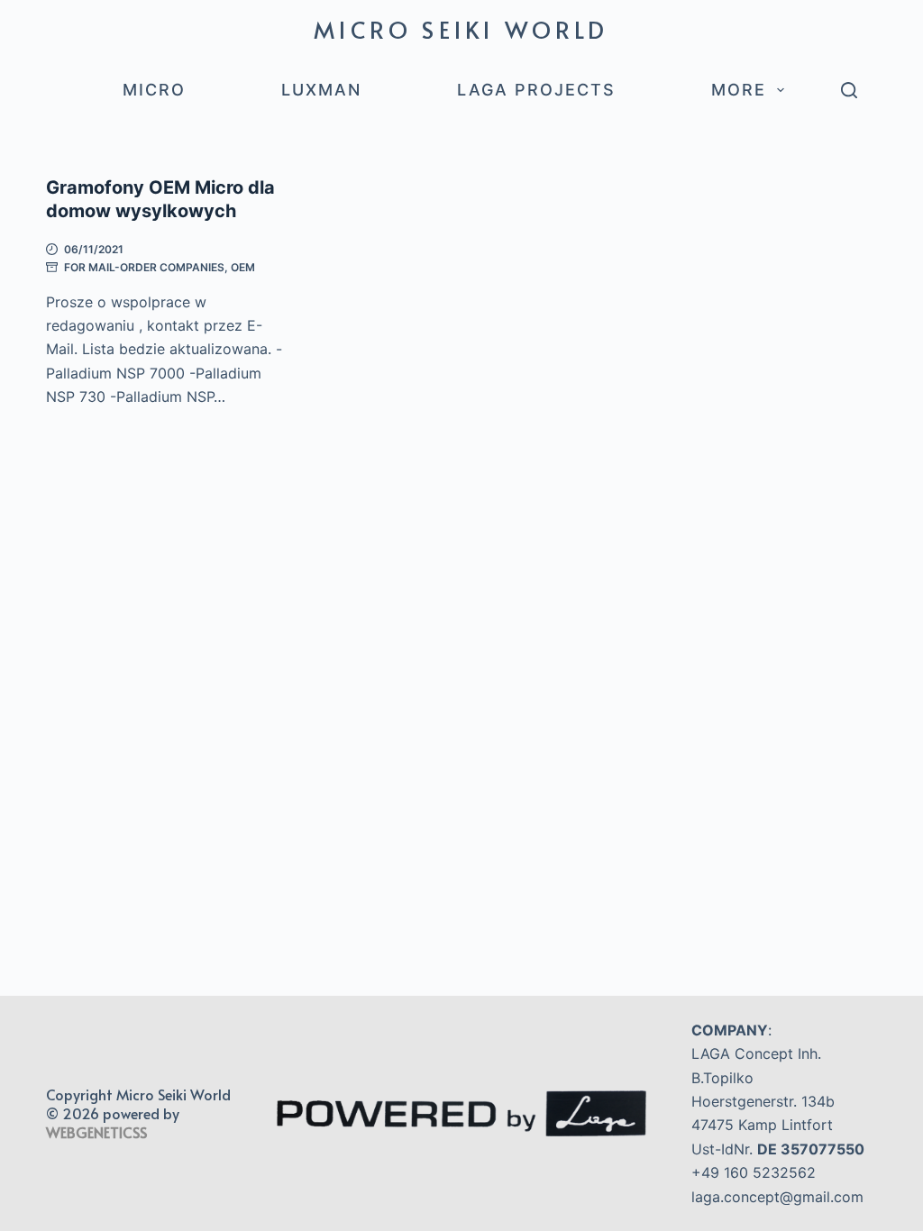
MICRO (154, 89)
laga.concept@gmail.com (777, 1197)
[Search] (849, 90)
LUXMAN (321, 89)
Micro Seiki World (461, 29)
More (738, 89)
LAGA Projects (536, 89)
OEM (243, 267)
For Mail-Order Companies (144, 267)
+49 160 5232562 (753, 1172)
